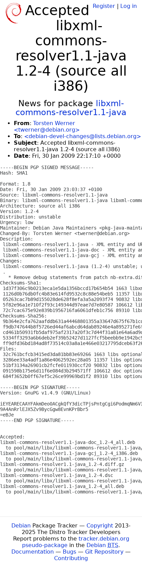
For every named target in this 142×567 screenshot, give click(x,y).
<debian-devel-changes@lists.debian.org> (82, 136)
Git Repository (104, 551)
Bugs (69, 551)
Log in (128, 6)
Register (104, 6)
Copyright (100, 525)
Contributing (71, 558)
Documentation (32, 551)
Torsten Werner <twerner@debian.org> (47, 126)
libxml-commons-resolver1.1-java (71, 108)
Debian (21, 525)
